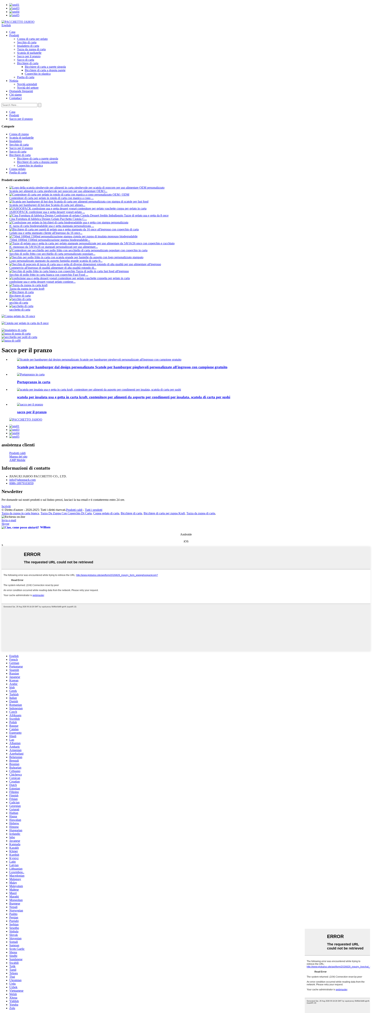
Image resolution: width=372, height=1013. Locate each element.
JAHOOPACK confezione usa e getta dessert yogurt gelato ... (47, 212)
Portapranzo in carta (33, 382)
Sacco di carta (25, 59)
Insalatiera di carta (28, 45)
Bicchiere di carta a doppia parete (45, 70)
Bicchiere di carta (27, 63)
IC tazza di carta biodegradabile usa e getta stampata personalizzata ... (51, 226)
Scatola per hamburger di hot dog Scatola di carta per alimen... (47, 205)
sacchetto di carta (19, 309)
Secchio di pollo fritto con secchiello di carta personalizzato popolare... (52, 253)
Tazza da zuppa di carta (31, 49)
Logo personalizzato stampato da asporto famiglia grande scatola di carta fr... (55, 260)
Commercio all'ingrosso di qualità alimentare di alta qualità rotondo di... (52, 267)
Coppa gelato (17, 169)
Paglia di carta (25, 77)
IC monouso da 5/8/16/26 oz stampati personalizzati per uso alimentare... (53, 246)
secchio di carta (18, 302)
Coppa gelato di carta (106, 513)
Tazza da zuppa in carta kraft (26, 288)
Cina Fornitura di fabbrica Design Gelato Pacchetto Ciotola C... (48, 219)
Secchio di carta (26, 42)
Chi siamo (15, 94)
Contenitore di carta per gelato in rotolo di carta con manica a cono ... (51, 198)
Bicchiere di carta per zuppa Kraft (164, 513)
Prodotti (14, 35)
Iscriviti (6, 506)
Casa (12, 32)
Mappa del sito (18, 456)
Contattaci (15, 98)
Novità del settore (28, 87)
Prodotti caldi (17, 453)
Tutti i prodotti (93, 509)
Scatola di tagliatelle (29, 52)
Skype (5, 523)
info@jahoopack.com (22, 479)
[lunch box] (30, 404)
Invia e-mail (9, 520)
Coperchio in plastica (38, 73)
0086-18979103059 (21, 483)
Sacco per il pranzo (28, 56)
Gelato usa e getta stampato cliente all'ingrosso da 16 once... (45, 233)
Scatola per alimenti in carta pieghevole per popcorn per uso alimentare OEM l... (58, 191)
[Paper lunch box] (31, 374)
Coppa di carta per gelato (32, 38)
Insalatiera (15, 141)
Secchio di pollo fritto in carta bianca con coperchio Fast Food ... (48, 274)
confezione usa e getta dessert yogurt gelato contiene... (42, 281)
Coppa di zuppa (19, 134)
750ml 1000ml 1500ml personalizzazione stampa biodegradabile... (49, 239)
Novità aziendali (27, 84)
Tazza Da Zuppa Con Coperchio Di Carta (66, 513)
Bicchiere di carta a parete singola (45, 66)
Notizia (13, 80)
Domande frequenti (21, 91)
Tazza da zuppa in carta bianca (20, 513)
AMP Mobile (17, 460)
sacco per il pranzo (32, 412)
